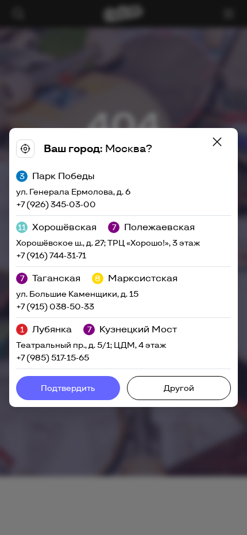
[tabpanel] (123, 267)
